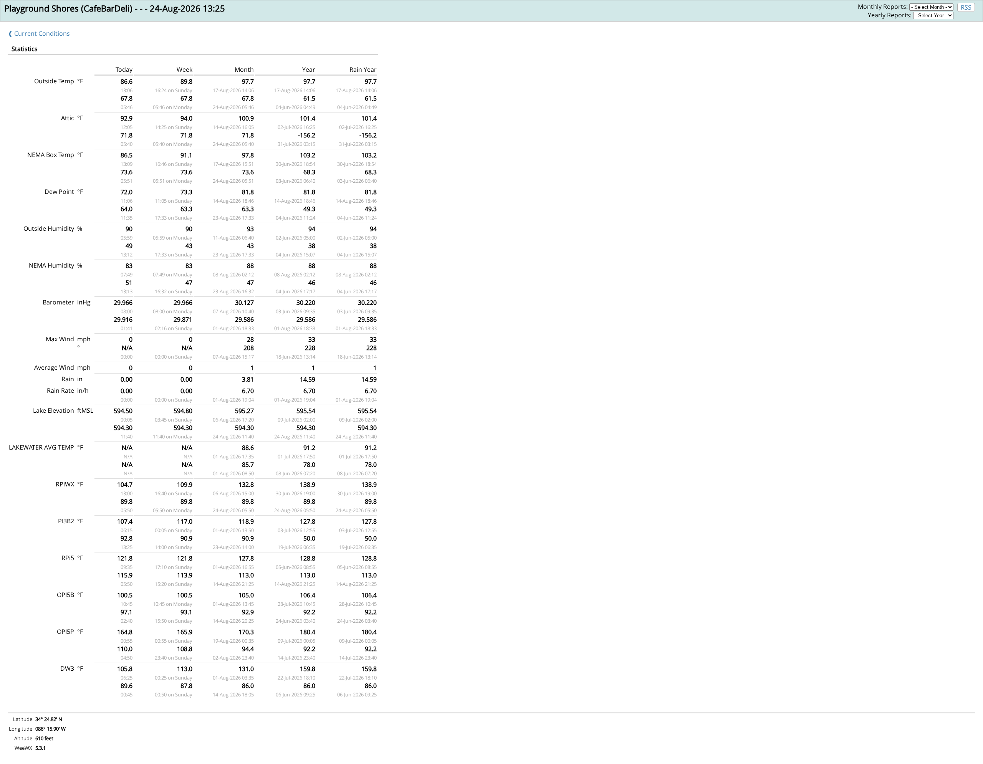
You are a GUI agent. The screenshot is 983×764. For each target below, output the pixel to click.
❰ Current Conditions (39, 33)
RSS (966, 7)
